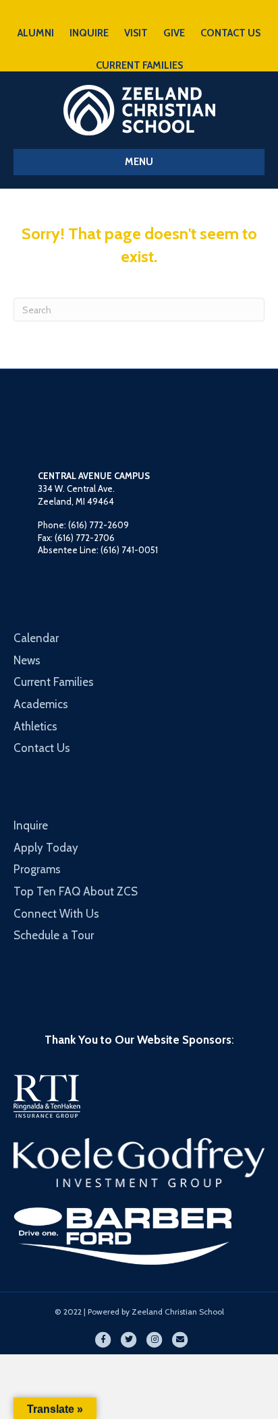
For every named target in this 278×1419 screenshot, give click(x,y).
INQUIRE (89, 33)
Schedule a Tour (53, 935)
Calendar (36, 638)
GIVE (174, 33)
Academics (40, 704)
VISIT (136, 33)
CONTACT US (230, 33)
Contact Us (41, 748)
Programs (37, 869)
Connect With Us (56, 913)
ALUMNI (36, 33)
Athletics (35, 726)
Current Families (53, 682)
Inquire (30, 825)
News (26, 660)
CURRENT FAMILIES (139, 65)
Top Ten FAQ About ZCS (75, 891)
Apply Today (45, 847)
